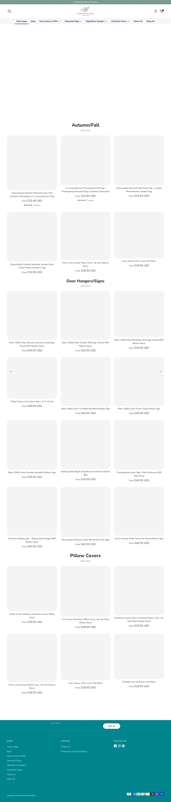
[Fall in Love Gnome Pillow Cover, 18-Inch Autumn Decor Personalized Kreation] (85, 236)
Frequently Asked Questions (73, 751)
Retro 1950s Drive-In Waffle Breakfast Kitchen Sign (85, 408)
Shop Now (86, 285)
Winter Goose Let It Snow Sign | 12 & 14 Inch (32, 401)
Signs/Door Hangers (95, 21)
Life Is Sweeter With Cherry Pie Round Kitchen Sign (139, 538)
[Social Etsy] (127, 746)
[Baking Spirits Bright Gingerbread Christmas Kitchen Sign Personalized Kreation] (85, 444)
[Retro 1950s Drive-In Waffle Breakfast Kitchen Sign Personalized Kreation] (85, 381)
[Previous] (10, 371)
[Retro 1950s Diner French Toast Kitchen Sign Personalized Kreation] (139, 381)
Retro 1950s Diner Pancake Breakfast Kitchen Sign (32, 472)
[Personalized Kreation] (85, 75)
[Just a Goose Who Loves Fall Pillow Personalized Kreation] (139, 235)
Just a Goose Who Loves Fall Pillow (139, 261)
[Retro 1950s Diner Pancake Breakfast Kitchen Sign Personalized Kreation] (32, 445)
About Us (138, 21)
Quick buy (32, 186)
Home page (21, 21)
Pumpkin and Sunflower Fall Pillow (139, 681)
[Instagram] (119, 746)
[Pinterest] (123, 746)
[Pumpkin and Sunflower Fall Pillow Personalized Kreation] (139, 656)
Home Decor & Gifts (48, 21)
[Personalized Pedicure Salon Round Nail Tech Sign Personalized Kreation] (85, 512)
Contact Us (65, 746)
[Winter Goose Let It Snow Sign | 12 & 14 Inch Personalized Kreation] (32, 378)
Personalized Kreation (28, 795)
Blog (33, 21)
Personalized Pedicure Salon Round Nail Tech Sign (85, 539)
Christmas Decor (119, 21)
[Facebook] (115, 746)
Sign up (111, 726)
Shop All (151, 21)
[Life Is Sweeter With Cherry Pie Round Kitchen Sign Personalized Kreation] (139, 511)
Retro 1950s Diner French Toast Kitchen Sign (139, 408)
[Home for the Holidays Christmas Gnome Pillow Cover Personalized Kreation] (32, 588)
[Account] (155, 11)
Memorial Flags (72, 21)
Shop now (85, 130)
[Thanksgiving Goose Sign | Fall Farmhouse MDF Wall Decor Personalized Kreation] (139, 445)
